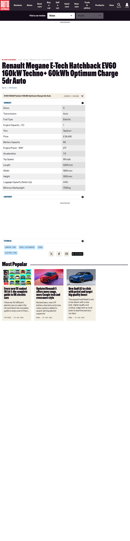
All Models (13, 88)
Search (119, 7)
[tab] (43, 103)
